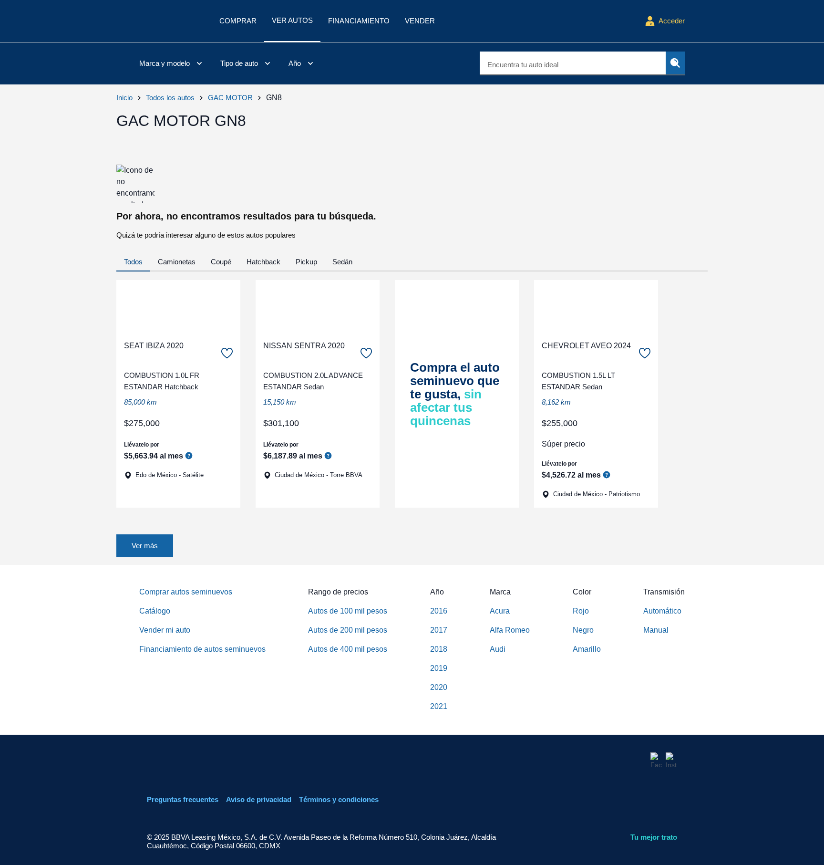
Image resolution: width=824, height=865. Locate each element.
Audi (497, 649)
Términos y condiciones (339, 799)
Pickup (306, 262)
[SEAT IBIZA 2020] (178, 306)
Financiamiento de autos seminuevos (202, 649)
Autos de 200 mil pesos (347, 630)
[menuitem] (172, 63)
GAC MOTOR (230, 98)
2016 (438, 611)
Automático (662, 611)
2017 (438, 630)
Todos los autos (170, 98)
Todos (133, 262)
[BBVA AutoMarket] (171, 21)
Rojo (581, 611)
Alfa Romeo (510, 630)
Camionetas (177, 262)
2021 (438, 706)
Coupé (221, 262)
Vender (420, 21)
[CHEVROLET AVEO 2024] (596, 306)
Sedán (342, 262)
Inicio (124, 98)
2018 (438, 649)
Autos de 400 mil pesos (347, 649)
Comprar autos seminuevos (185, 592)
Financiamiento (359, 21)
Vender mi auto (164, 630)
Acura (500, 611)
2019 (438, 668)
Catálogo (154, 611)
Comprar (238, 21)
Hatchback (263, 262)
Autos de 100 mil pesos (347, 611)
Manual (656, 630)
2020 (438, 687)
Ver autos (292, 20)
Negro (583, 630)
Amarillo (587, 649)
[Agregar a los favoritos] (227, 353)
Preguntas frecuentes (182, 799)
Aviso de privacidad (258, 799)
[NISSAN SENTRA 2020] (318, 306)
